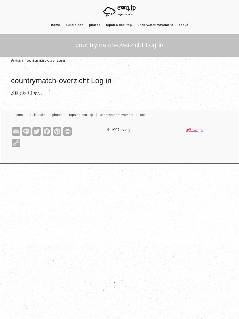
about (144, 115)
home (18, 115)
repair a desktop (81, 115)
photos (57, 115)
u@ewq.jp (194, 130)
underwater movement (116, 115)
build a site (38, 115)
